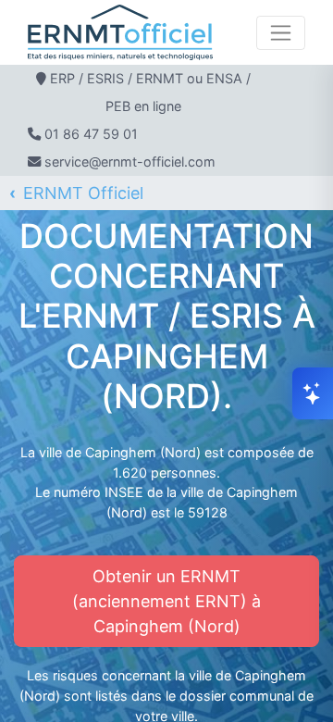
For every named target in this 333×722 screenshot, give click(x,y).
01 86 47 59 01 (91, 134)
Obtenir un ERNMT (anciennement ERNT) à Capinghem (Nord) (166, 601)
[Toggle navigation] (280, 33)
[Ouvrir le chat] (312, 393)
